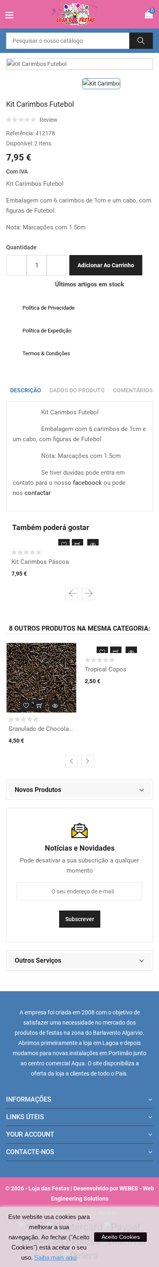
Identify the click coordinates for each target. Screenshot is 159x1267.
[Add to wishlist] (64, 544)
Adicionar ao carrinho (105, 265)
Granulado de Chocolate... (41, 728)
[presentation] (71, 594)
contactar (37, 493)
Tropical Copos (105, 669)
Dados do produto (77, 390)
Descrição (25, 390)
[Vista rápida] (93, 544)
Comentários (133, 390)
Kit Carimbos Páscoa (40, 561)
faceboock (87, 482)
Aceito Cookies (121, 1237)
